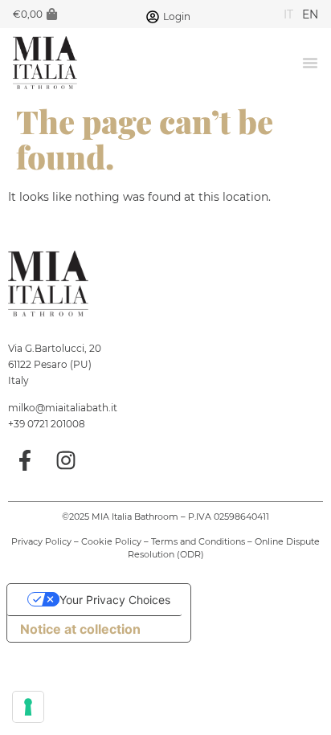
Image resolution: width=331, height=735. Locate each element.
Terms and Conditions (198, 541)
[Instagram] (67, 461)
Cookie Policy (111, 541)
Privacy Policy (41, 541)
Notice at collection (80, 629)
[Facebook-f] (25, 461)
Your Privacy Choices (114, 599)
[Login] (152, 16)
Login (176, 16)
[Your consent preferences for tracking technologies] (28, 707)
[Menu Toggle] (310, 63)
